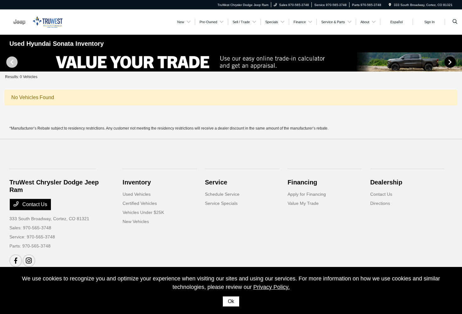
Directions (380, 203)
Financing (302, 182)
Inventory (137, 182)
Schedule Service (222, 194)
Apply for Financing (307, 194)
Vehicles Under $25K (143, 212)
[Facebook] (15, 260)
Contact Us (34, 204)
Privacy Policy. (271, 287)
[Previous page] (11, 62)
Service (216, 182)
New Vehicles (136, 221)
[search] (455, 22)
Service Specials (221, 203)
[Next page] (450, 62)
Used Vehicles (137, 194)
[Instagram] (29, 260)
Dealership (386, 182)
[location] (390, 5)
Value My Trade (303, 203)
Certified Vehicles (140, 203)
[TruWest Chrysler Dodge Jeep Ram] (37, 21)
